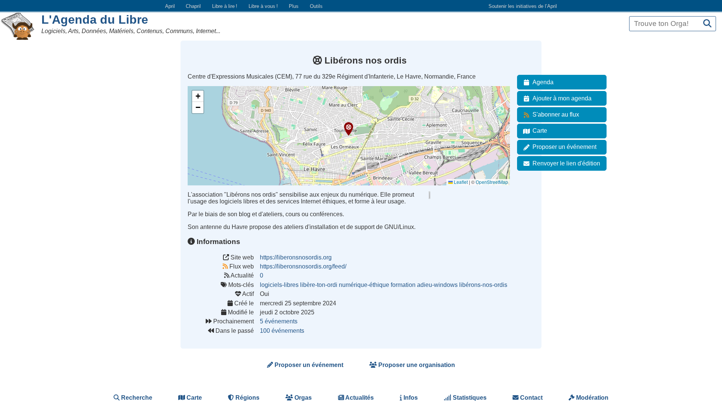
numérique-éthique (364, 285)
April (170, 6)
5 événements (278, 321)
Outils (316, 6)
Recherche (136, 397)
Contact (531, 397)
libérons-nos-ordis (483, 285)
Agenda (543, 82)
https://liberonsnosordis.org (296, 257)
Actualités (359, 397)
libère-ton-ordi (318, 285)
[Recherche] (707, 24)
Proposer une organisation (416, 365)
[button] (348, 128)
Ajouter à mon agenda (562, 98)
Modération (591, 397)
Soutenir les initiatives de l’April (522, 6)
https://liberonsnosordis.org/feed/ (303, 266)
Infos (410, 397)
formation (403, 285)
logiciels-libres (279, 285)
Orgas (302, 397)
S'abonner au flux (555, 114)
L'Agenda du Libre (94, 19)
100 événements (282, 331)
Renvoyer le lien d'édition (566, 163)
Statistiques (469, 397)
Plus (294, 6)
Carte (539, 130)
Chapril (193, 6)
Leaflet (460, 182)
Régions (246, 397)
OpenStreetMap (492, 182)
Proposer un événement (564, 147)
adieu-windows (437, 285)
